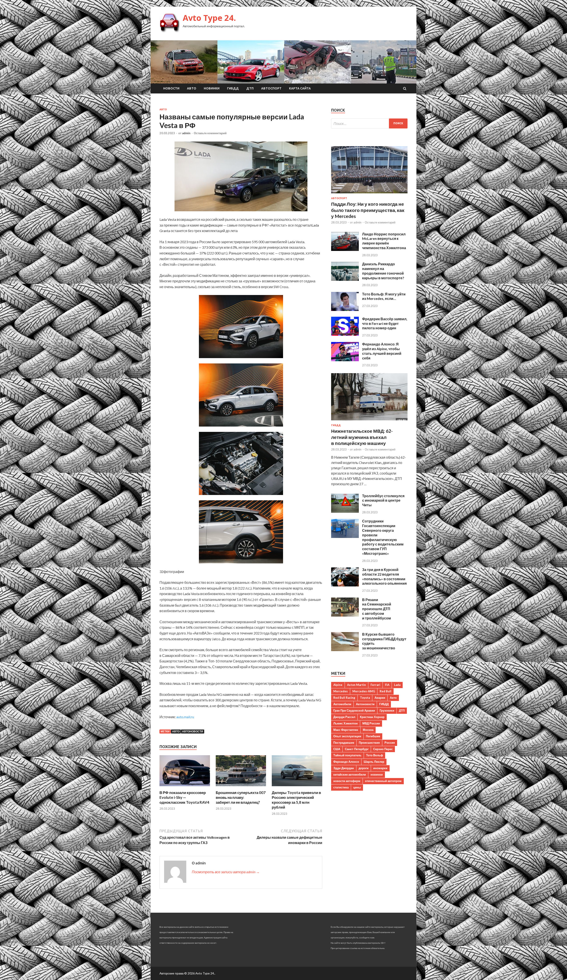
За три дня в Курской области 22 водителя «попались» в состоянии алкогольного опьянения (384, 576)
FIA (387, 685)
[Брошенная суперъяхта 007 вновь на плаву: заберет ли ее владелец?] (241, 787)
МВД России (371, 723)
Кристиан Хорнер (372, 717)
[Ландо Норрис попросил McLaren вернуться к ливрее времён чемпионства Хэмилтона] (345, 249)
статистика (341, 787)
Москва (368, 730)
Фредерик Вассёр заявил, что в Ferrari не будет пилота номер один (384, 323)
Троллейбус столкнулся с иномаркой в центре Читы (383, 500)
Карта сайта (300, 88)
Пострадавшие (343, 742)
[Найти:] (369, 123)
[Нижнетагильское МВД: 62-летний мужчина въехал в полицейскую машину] (369, 421)
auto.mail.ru (185, 717)
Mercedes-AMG (363, 691)
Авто (191, 88)
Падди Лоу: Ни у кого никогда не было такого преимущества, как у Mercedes (367, 210)
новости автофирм (346, 781)
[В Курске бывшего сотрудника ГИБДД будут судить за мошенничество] (345, 650)
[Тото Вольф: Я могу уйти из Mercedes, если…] (345, 309)
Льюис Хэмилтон (345, 723)
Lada (397, 685)
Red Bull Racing (344, 697)
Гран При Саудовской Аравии (354, 710)
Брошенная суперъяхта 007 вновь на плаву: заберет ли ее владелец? (241, 797)
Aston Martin (356, 685)
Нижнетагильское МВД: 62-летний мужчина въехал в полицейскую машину (362, 437)
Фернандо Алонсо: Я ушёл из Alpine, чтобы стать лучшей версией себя (381, 351)
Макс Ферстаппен (345, 730)
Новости (171, 88)
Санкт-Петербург (357, 749)
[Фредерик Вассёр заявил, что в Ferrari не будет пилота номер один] (345, 334)
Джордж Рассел (344, 717)
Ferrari (375, 685)
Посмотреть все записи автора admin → (226, 872)
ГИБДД (233, 88)
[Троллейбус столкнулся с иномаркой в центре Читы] (345, 511)
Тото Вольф (374, 755)
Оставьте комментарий (210, 133)
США (336, 749)
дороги (364, 768)
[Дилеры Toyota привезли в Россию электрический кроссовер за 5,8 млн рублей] (297, 787)
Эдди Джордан (343, 768)
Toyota (365, 697)
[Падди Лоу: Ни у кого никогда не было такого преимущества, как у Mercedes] (369, 194)
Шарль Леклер (374, 761)
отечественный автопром (383, 781)
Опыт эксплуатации (347, 736)
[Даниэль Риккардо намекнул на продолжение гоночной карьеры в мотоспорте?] (345, 279)
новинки (377, 774)
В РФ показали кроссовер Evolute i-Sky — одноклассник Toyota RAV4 (184, 797)
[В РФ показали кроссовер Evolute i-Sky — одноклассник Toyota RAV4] (184, 787)
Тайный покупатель (347, 755)
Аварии (380, 697)
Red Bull (385, 691)
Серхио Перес (383, 749)
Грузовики (387, 710)
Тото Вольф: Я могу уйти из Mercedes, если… (384, 296)
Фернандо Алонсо (346, 761)
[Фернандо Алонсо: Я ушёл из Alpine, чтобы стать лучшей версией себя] (345, 360)
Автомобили (342, 704)
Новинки (211, 88)
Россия (389, 742)
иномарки (380, 768)
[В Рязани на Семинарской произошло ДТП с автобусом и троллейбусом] (345, 615)
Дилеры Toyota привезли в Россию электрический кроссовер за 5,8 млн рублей (296, 799)
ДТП (250, 88)
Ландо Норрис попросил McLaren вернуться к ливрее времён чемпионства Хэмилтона (384, 241)
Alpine (337, 685)
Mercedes (340, 691)
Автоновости (192, 731)
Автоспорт (271, 88)
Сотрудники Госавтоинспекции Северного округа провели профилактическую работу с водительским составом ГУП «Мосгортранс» (383, 537)
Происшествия (369, 742)
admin (186, 133)
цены (357, 787)
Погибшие (373, 736)
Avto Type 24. (209, 17)
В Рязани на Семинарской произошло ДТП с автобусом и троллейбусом (376, 609)
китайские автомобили (349, 774)
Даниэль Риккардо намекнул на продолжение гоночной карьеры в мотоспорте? (383, 271)
